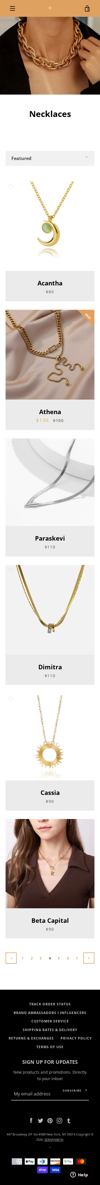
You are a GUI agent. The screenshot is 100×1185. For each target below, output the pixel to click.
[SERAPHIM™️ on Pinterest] (50, 1120)
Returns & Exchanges (31, 1038)
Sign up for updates (50, 1062)
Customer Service (50, 1021)
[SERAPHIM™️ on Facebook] (31, 1120)
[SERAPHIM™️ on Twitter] (40, 1120)
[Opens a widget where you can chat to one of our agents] (79, 1175)
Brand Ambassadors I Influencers (50, 1012)
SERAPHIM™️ (53, 1139)
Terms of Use (50, 1047)
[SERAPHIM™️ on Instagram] (59, 1120)
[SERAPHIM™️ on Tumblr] (69, 1120)
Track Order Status (50, 1004)
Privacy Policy (76, 1038)
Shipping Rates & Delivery (50, 1029)
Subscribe (72, 1090)
